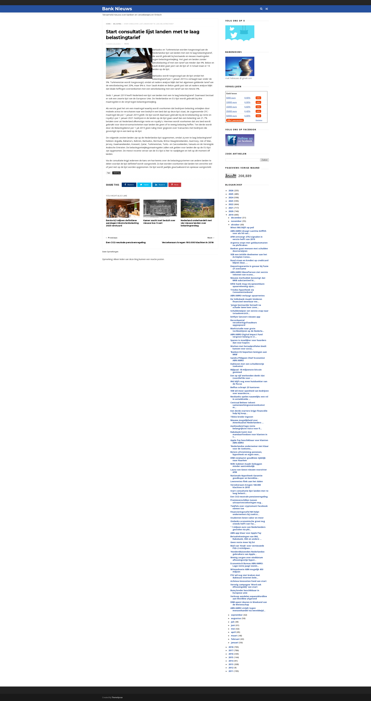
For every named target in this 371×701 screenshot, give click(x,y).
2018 (231, 647)
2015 (231, 657)
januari (235, 642)
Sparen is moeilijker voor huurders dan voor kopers (248, 341)
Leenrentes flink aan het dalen (246, 481)
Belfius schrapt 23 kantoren (244, 387)
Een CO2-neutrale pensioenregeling (249, 496)
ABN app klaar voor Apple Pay (245, 533)
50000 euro (231, 116)
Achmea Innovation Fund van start (248, 581)
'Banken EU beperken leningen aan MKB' (248, 353)
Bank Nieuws (117, 8)
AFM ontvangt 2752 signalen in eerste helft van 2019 (246, 238)
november (236, 221)
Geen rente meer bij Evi (242, 542)
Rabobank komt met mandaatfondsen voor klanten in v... (248, 434)
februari (235, 639)
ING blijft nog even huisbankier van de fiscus (248, 382)
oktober (235, 224)
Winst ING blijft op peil (242, 227)
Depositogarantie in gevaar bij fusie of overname (249, 267)
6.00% (247, 102)
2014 (231, 660)
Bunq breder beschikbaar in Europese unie (244, 591)
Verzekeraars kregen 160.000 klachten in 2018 (245, 486)
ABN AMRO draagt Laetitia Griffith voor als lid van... (248, 232)
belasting (117, 24)
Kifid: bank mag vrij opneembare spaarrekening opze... (247, 285)
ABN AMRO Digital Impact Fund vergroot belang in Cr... (246, 335)
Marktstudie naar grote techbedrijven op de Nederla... (247, 329)
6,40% (247, 111)
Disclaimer (259, 120)
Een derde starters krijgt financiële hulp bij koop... (248, 412)
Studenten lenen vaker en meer (247, 517)
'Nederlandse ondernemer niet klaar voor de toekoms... (249, 447)
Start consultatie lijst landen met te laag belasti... (249, 492)
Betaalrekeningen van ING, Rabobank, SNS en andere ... (246, 537)
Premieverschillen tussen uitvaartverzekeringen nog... (246, 501)
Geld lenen (231, 93)
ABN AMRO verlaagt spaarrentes (247, 295)
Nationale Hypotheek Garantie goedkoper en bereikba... (246, 476)
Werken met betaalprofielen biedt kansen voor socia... (248, 347)
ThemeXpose (117, 697)
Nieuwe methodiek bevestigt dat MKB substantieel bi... (247, 279)
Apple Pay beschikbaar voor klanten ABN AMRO (249, 441)
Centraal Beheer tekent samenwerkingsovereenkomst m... (247, 405)
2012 (231, 667)
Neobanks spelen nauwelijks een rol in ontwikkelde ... (249, 397)
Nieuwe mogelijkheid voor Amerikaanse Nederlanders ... (247, 421)
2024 (231, 197)
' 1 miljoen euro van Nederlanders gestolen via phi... (247, 528)
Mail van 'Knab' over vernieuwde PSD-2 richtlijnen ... (247, 547)
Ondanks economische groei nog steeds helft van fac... (247, 522)
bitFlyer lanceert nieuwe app (245, 316)
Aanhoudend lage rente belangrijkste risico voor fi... (246, 427)
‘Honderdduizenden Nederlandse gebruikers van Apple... (247, 552)
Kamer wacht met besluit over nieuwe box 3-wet (159, 221)
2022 (231, 204)
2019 (231, 214)
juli (233, 621)
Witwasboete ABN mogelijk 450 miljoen (246, 570)
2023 (231, 201)
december (236, 217)
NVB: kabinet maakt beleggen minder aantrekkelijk (246, 465)
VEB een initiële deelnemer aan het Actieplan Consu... (248, 255)
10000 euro (231, 102)
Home (108, 24)
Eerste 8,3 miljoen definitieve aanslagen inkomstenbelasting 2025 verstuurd (122, 223)
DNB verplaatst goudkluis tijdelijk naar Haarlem (248, 459)
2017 (231, 650)
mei (233, 628)
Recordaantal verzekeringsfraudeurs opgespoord (243, 323)
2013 (231, 664)
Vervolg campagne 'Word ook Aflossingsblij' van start (245, 585)
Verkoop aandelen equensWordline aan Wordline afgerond (248, 597)
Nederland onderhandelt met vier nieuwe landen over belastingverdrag (196, 223)
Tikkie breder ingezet (241, 416)
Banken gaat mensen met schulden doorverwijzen (249, 249)
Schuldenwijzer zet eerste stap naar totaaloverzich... (249, 312)
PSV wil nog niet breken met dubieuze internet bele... (245, 576)
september (237, 614)
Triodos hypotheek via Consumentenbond (242, 291)
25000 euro (231, 111)
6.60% (247, 107)
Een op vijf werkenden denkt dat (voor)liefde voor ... (247, 376)
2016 (231, 653)
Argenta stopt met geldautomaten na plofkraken (249, 244)
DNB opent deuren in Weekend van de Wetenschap (248, 603)
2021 (231, 207)
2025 (231, 194)
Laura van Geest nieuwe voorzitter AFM (248, 470)
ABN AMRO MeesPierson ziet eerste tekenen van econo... (249, 273)
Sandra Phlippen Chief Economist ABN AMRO (247, 359)
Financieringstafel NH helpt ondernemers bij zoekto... (244, 513)
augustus (236, 618)
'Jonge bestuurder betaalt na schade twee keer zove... (245, 306)
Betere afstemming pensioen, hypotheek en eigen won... (246, 453)
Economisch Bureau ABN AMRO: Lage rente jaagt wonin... (246, 564)
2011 (231, 671)
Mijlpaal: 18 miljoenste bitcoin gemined (246, 370)
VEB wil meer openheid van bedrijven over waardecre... (249, 392)
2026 (231, 190)
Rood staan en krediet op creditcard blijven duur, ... (249, 261)
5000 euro (231, 98)
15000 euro (231, 107)
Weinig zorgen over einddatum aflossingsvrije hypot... (246, 558)
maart (234, 635)
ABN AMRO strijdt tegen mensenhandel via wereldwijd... (247, 609)
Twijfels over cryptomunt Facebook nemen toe (249, 507)
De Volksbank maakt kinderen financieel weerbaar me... (246, 300)
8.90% (247, 98)
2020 (231, 211)
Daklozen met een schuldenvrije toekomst (247, 365)
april (233, 632)
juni (233, 625)
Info (258, 98)
